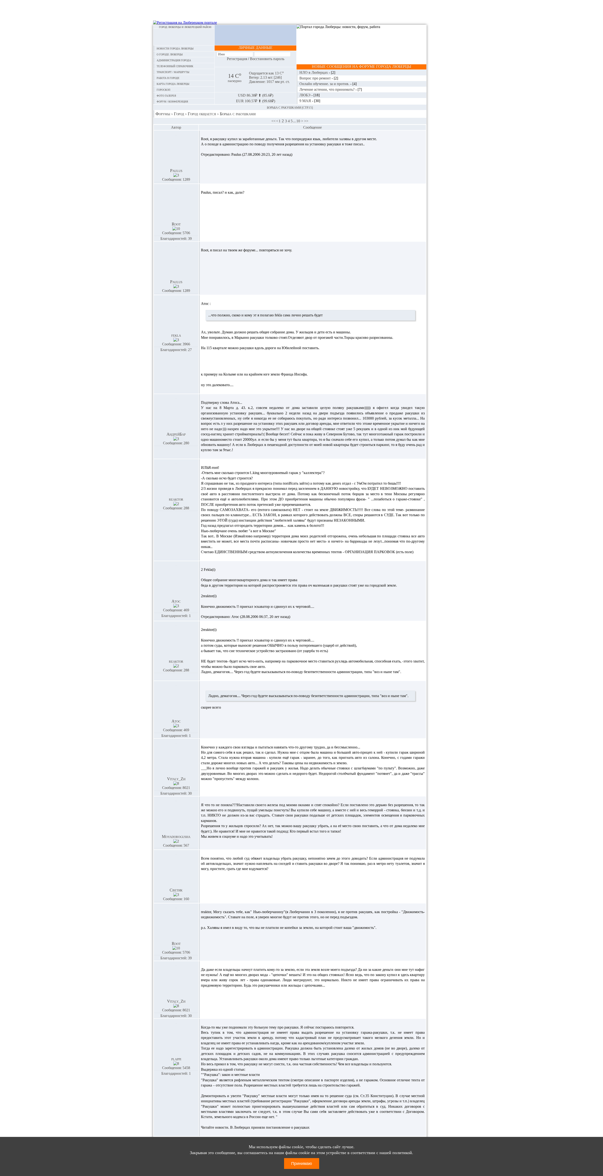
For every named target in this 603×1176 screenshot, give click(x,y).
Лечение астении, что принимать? (327, 89)
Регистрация (237, 59)
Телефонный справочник (175, 66)
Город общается (202, 113)
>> (306, 121)
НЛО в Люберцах (314, 72)
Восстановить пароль (267, 59)
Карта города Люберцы (173, 84)
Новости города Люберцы (175, 48)
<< (273, 121)
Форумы (162, 113)
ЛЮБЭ (305, 95)
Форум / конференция (172, 101)
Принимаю (301, 1163)
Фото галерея (166, 95)
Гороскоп (163, 89)
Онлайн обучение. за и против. (324, 84)
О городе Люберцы (170, 54)
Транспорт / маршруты (173, 72)
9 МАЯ (305, 101)
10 (298, 121)
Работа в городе (168, 78)
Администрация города (174, 60)
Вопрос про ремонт (315, 78)
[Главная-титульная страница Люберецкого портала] (183, 37)
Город (179, 113)
